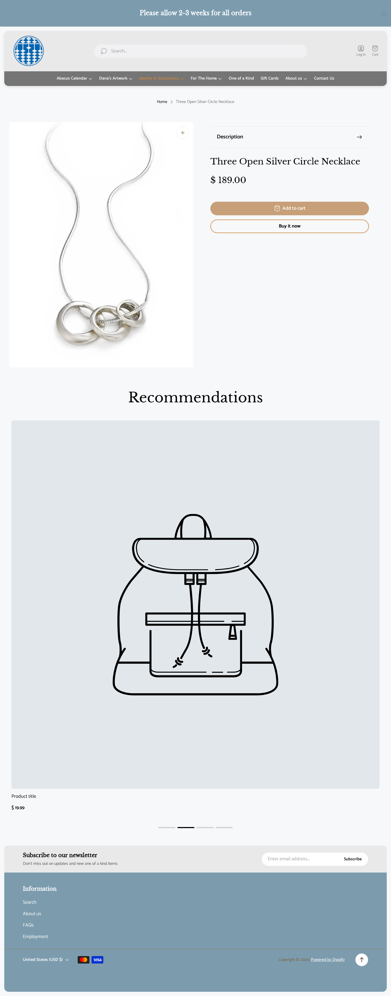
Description (230, 137)
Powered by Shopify (328, 959)
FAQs (28, 925)
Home (162, 102)
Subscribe (353, 859)
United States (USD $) (43, 959)
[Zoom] (182, 132)
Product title (23, 796)
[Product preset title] (195, 604)
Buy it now (290, 226)
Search (29, 902)
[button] (166, 827)
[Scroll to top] (361, 959)
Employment (35, 936)
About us (32, 914)
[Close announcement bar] (383, 13)
